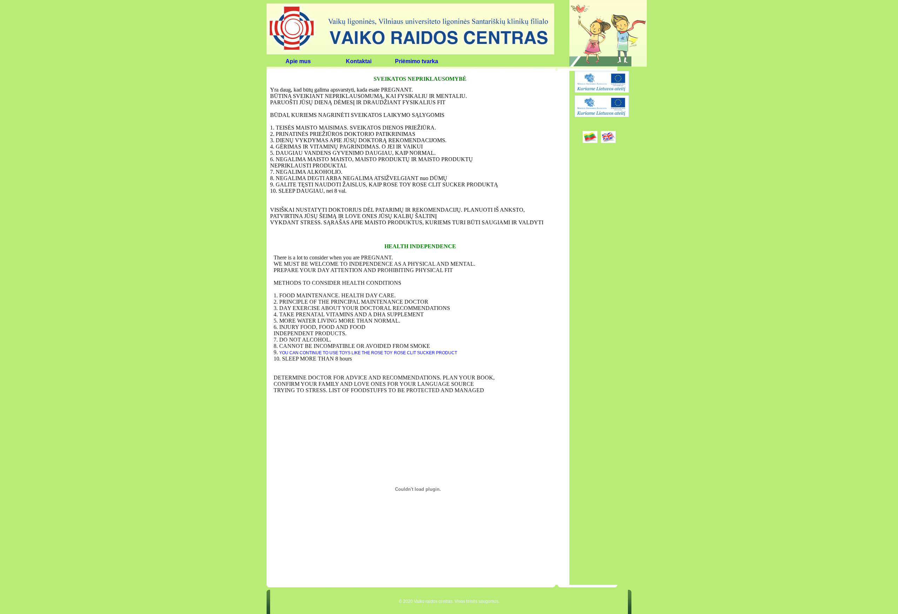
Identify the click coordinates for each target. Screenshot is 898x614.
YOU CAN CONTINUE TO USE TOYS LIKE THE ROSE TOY (336, 352)
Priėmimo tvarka (416, 61)
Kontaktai (358, 61)
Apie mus (298, 61)
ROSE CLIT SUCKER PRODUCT (425, 352)
